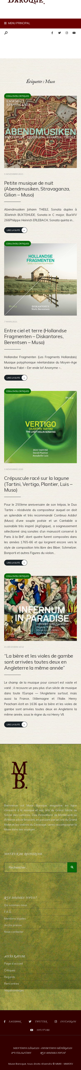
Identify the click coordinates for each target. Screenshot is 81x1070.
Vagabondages (14, 990)
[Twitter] (59, 33)
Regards (9, 977)
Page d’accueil (13, 963)
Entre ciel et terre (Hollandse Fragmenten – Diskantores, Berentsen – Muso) (35, 336)
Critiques (23, 96)
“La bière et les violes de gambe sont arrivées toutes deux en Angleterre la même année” (38, 662)
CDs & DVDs (12, 96)
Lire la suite (16, 230)
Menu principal (18, 23)
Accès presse (13, 925)
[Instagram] (67, 33)
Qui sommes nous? (52, 1053)
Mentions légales (15, 918)
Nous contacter (13, 931)
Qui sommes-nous (15, 905)
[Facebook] (52, 33)
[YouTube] (74, 33)
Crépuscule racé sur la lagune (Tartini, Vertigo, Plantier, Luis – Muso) (38, 484)
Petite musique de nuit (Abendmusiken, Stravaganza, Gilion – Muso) (37, 189)
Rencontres (11, 983)
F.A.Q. (8, 911)
